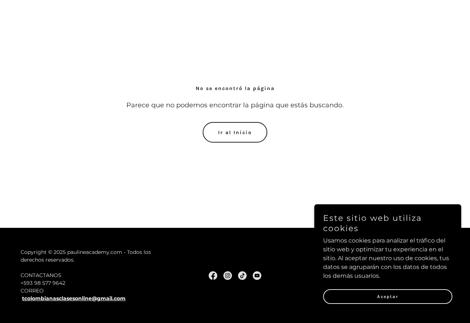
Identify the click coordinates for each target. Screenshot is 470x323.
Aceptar (387, 296)
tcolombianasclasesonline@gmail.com (74, 298)
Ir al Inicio (235, 132)
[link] (213, 275)
